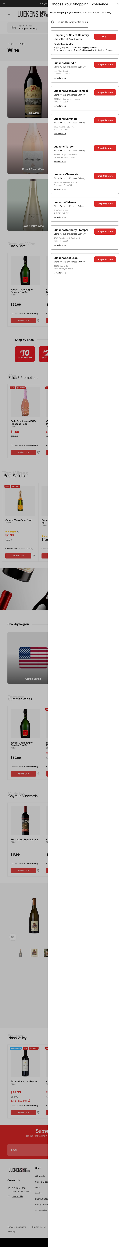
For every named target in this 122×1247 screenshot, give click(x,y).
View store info (60, 78)
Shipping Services (89, 47)
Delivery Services (105, 50)
